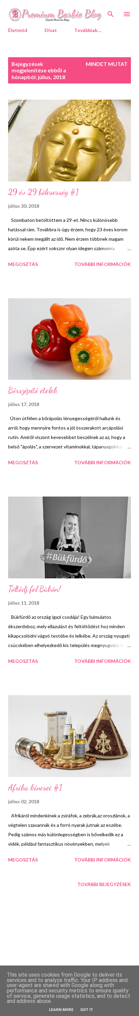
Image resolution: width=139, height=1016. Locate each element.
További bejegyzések (104, 884)
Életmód (17, 30)
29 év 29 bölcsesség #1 (43, 192)
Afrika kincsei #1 (35, 787)
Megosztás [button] (23, 264)
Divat (51, 30)
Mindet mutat (107, 64)
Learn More (61, 1010)
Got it (86, 1010)
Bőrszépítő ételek (33, 390)
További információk (102, 264)
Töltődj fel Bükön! (34, 589)
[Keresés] (111, 12)
